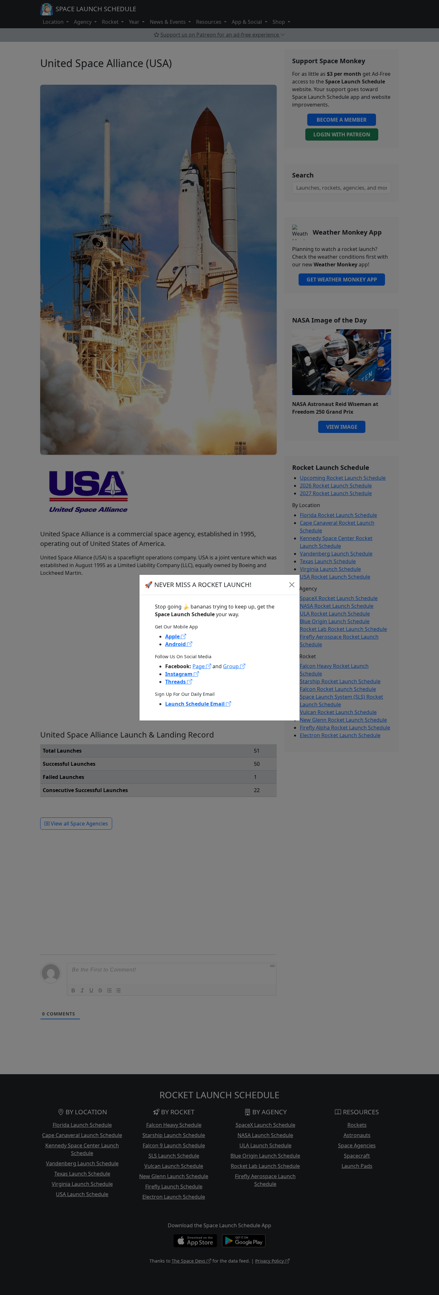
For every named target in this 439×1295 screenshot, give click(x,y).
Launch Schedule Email (195, 703)
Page (199, 666)
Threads (176, 681)
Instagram (179, 674)
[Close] (292, 585)
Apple (173, 636)
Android (176, 644)
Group (231, 666)
